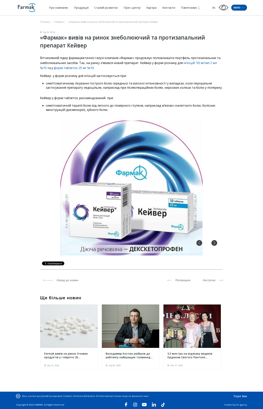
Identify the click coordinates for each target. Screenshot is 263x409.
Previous (199, 243)
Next (214, 243)
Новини (59, 22)
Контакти (168, 7)
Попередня (182, 280)
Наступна (209, 280)
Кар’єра (151, 7)
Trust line (240, 396)
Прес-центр (132, 7)
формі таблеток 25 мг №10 (74, 68)
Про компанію (58, 7)
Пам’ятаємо (189, 7)
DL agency (241, 404)
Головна (45, 22)
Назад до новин (67, 280)
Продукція (81, 7)
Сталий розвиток (106, 7)
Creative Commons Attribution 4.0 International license (92, 396)
